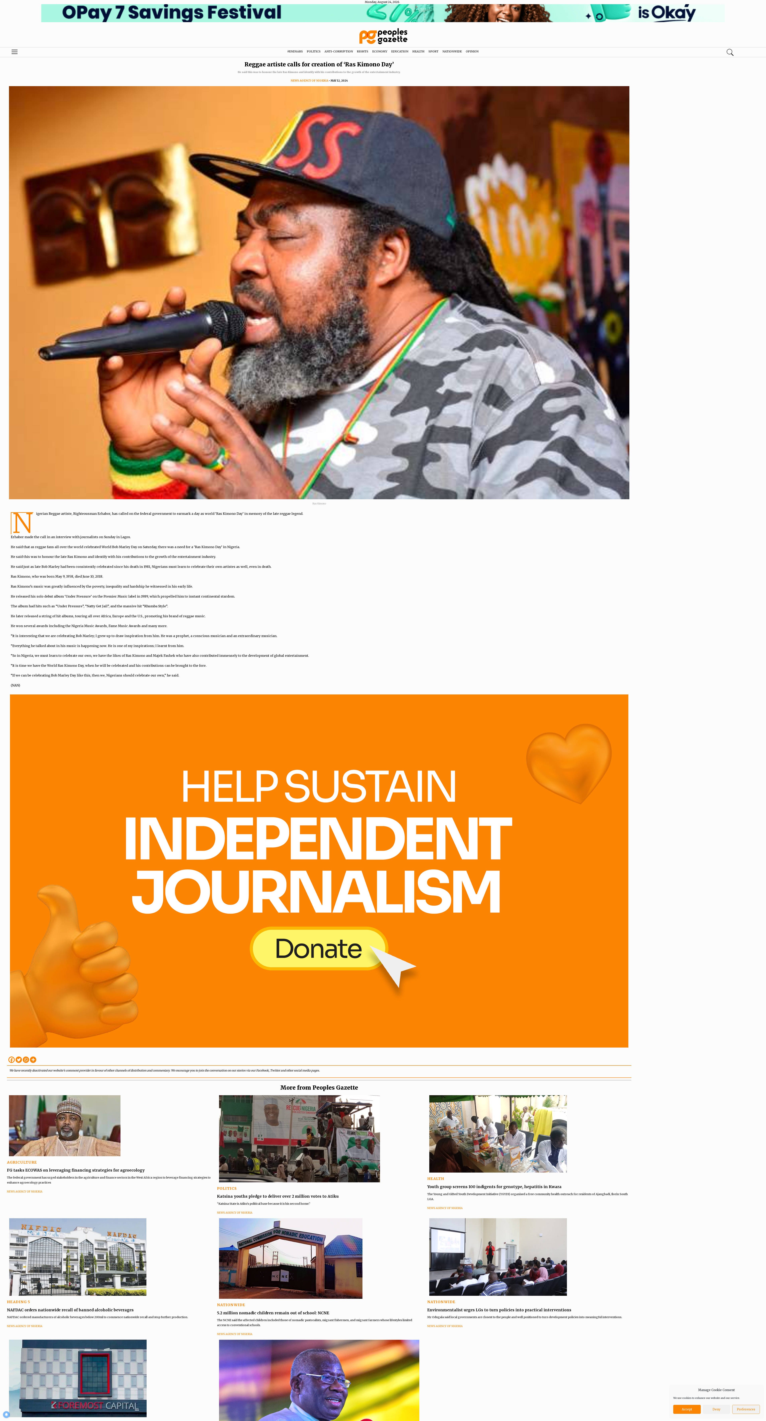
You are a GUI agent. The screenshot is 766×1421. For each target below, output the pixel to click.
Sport (433, 51)
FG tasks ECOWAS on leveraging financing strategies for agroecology (76, 1170)
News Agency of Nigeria (309, 80)
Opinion (472, 51)
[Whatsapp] (26, 1060)
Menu (40, 53)
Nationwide (452, 51)
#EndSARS (295, 51)
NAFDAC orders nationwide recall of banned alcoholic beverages (70, 1310)
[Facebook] (11, 1060)
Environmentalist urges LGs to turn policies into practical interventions (499, 1310)
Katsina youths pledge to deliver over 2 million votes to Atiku (278, 1196)
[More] (33, 1060)
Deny (717, 1409)
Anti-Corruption (339, 51)
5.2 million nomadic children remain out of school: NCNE (273, 1313)
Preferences (746, 1409)
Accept (687, 1409)
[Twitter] (19, 1060)
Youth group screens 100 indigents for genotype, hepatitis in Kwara (494, 1186)
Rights (362, 51)
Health (418, 51)
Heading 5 (18, 1302)
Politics (314, 51)
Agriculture (22, 1162)
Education (399, 51)
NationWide (231, 1305)
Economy (379, 51)
